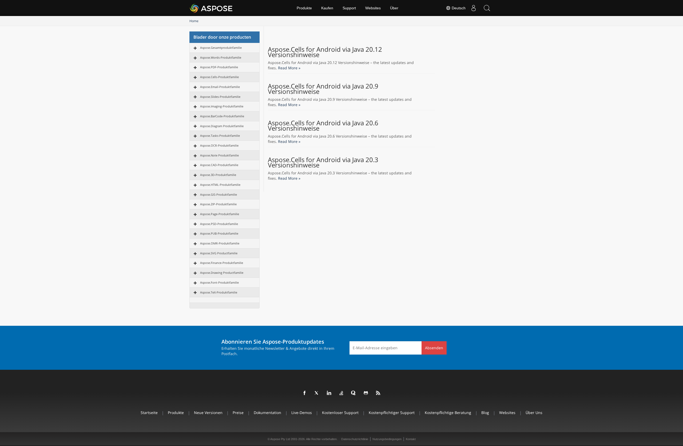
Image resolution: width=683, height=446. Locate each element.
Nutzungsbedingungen (387, 439)
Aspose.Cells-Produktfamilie (219, 77)
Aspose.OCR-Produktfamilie (219, 145)
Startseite (149, 412)
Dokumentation (267, 412)
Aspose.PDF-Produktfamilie (219, 67)
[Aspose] (211, 8)
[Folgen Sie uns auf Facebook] (304, 393)
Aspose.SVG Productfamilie (218, 253)
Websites (373, 8)
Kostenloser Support (340, 412)
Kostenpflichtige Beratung (448, 412)
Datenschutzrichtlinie (354, 439)
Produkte (304, 8)
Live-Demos (301, 412)
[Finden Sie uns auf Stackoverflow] (341, 393)
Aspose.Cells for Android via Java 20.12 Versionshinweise (325, 52)
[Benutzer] (473, 8)
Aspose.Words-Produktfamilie (220, 57)
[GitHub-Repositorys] (366, 393)
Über (394, 8)
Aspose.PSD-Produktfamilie (219, 224)
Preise (238, 412)
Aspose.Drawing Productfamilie (221, 273)
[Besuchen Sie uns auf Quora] (353, 393)
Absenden (434, 347)
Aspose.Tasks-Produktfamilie (220, 136)
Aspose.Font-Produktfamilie (219, 282)
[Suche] (487, 8)
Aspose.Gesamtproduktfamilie (221, 48)
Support (349, 8)
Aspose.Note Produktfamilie (219, 155)
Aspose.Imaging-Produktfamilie (221, 106)
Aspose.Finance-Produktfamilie (221, 263)
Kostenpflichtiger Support (392, 412)
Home (193, 21)
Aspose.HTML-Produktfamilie (220, 185)
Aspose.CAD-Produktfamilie (219, 165)
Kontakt (411, 439)
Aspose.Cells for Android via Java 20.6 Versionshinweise (323, 125)
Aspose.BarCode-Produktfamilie (222, 116)
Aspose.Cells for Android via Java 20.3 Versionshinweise (323, 162)
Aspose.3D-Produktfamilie (218, 175)
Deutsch (458, 8)
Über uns (534, 412)
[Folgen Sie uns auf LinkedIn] (329, 393)
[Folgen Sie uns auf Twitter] (316, 393)
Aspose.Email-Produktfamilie (220, 87)
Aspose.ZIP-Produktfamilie (218, 204)
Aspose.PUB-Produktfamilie (219, 233)
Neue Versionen (208, 412)
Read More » (289, 67)
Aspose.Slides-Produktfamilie (220, 97)
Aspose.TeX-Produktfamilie (218, 292)
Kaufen (327, 8)
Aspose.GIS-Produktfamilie (218, 194)
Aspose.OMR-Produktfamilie (219, 243)
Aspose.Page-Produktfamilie (219, 214)
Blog (485, 412)
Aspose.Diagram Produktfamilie (222, 126)
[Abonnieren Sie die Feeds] (378, 393)
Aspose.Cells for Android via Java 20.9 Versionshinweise (323, 88)
